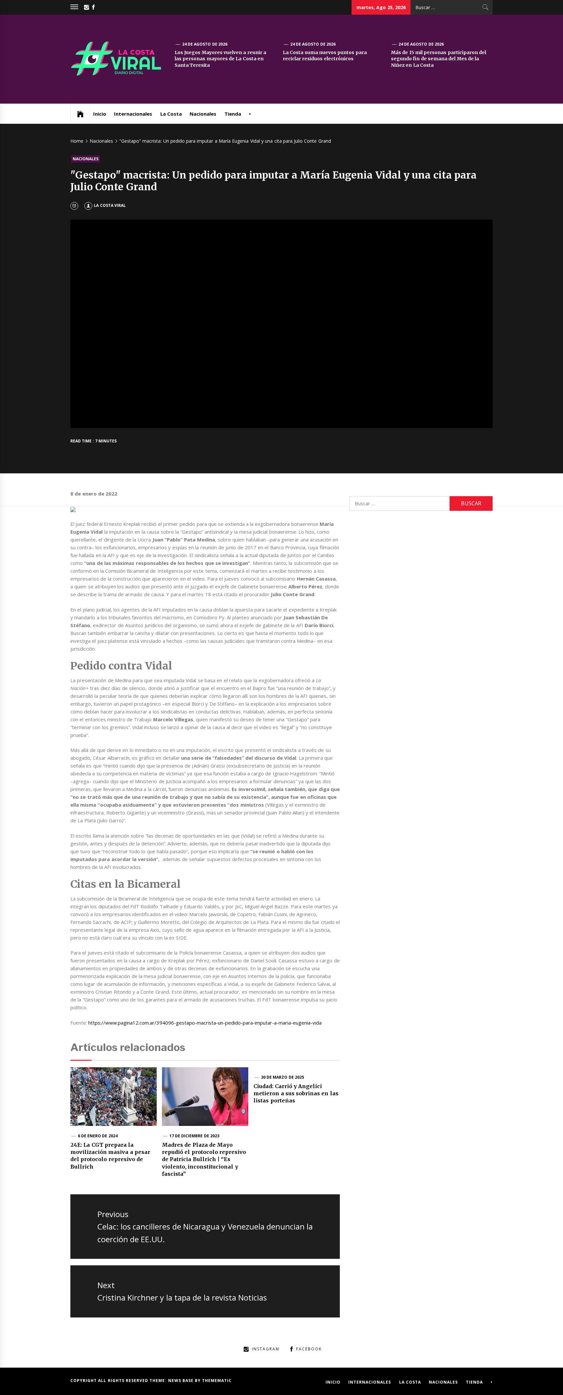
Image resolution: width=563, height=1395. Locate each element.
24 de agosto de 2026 (204, 44)
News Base (181, 1380)
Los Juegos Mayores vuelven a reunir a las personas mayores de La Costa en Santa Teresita (220, 59)
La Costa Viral (110, 205)
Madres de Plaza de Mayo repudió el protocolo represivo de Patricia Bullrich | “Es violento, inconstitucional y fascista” (204, 1159)
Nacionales (203, 113)
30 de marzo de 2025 (282, 1077)
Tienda (232, 113)
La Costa (171, 113)
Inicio (99, 113)
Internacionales (133, 113)
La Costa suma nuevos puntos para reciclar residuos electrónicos (325, 56)
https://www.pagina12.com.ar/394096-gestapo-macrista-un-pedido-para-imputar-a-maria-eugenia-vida (205, 1022)
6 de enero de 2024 (98, 1136)
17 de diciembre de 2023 (194, 1136)
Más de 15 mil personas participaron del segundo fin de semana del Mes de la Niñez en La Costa (438, 59)
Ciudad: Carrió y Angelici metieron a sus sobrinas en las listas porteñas (296, 1093)
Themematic (217, 1380)
